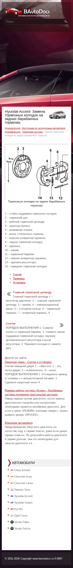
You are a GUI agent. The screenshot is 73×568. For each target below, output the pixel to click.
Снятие (17, 274)
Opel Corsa (20, 515)
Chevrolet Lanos (23, 483)
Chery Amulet (22, 470)
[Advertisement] (36, 68)
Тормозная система (32, 132)
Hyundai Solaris (23, 502)
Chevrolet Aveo (23, 476)
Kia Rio (18, 509)
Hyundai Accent (12, 128)
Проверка (19, 278)
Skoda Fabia (21, 522)
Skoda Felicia (22, 528)
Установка (19, 282)
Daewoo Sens (22, 489)
